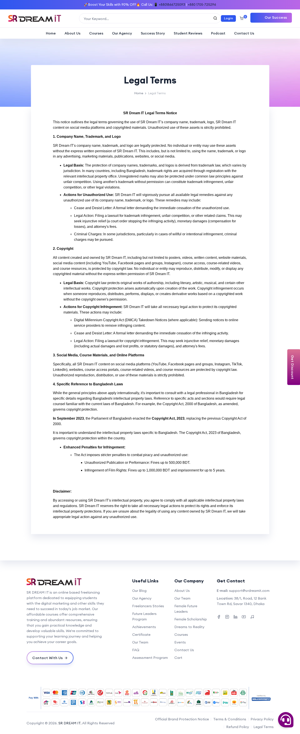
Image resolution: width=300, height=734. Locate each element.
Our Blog (139, 590)
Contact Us (244, 33)
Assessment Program (150, 657)
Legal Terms (263, 727)
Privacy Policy (262, 719)
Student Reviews (188, 33)
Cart (178, 657)
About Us (72, 33)
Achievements (144, 627)
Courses (96, 33)
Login (228, 18)
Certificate (141, 634)
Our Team (140, 642)
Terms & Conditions (229, 719)
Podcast (218, 33)
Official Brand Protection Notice (182, 719)
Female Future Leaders (185, 609)
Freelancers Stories (148, 606)
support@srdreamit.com (249, 590)
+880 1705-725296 (202, 4)
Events (180, 642)
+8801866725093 (172, 4)
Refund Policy (237, 727)
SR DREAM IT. (69, 723)
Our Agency (122, 33)
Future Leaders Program (144, 616)
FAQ (135, 650)
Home (51, 33)
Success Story (153, 33)
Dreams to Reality (189, 627)
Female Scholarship (190, 619)
